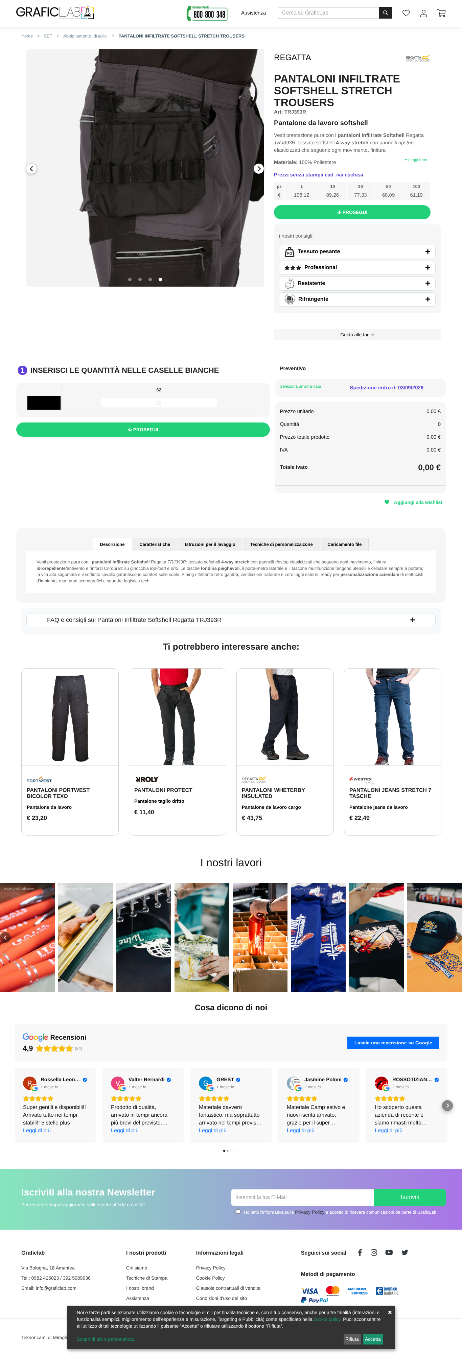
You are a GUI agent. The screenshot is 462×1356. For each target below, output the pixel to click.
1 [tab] (129, 279)
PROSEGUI (354, 212)
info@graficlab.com (56, 1288)
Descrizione (112, 544)
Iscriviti (410, 1197)
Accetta (373, 1339)
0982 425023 (45, 1278)
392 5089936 (77, 1278)
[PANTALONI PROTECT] (177, 717)
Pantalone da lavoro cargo (271, 807)
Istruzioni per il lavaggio (210, 544)
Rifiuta (352, 1339)
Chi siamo (136, 1267)
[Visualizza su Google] (30, 1083)
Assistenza (253, 13)
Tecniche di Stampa (146, 1278)
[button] (5, 937)
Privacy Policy (309, 1212)
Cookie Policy (210, 1278)
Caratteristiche (154, 544)
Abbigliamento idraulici (84, 36)
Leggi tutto (417, 160)
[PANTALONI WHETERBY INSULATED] (285, 717)
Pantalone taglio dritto (159, 801)
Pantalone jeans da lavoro (378, 807)
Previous (31, 169)
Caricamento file (344, 544)
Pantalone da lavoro (49, 807)
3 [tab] (150, 279)
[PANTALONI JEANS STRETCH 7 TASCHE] (392, 717)
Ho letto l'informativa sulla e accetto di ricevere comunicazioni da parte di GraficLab (340, 1212)
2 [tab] (140, 279)
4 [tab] (160, 279)
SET (47, 36)
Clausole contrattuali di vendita (228, 1288)
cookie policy (327, 1319)
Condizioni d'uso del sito (221, 1298)
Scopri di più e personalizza (106, 1339)
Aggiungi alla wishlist (417, 502)
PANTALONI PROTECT (163, 790)
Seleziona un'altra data (300, 386)
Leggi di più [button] (37, 1131)
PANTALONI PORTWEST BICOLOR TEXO (58, 793)
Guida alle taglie (357, 334)
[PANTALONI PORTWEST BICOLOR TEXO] (70, 717)
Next (259, 169)
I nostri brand (140, 1288)
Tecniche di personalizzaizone (281, 544)
